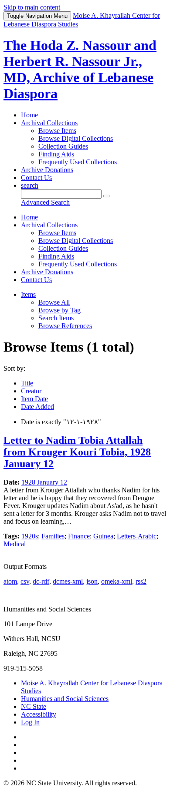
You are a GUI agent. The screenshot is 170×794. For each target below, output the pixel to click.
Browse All (54, 302)
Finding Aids (56, 154)
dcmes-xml (68, 581)
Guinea (103, 536)
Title (27, 383)
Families (53, 536)
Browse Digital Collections (75, 138)
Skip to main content (31, 7)
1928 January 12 (44, 482)
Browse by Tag (59, 310)
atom (10, 581)
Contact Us (36, 177)
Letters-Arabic (136, 536)
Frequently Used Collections (77, 162)
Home (29, 115)
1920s (29, 536)
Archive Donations (47, 169)
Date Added (37, 406)
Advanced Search (45, 202)
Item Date (34, 398)
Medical (14, 544)
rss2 (141, 581)
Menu (37, 16)
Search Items (56, 318)
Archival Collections (49, 122)
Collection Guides (63, 146)
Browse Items (57, 130)
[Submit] (106, 196)
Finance (79, 536)
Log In (30, 722)
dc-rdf (41, 581)
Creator (31, 391)
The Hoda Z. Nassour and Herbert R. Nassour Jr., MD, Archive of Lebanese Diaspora (79, 69)
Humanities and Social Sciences (65, 698)
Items (28, 294)
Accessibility (38, 714)
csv (24, 581)
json (92, 581)
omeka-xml (116, 581)
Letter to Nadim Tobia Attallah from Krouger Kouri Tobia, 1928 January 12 (77, 452)
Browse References (65, 325)
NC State (33, 706)
